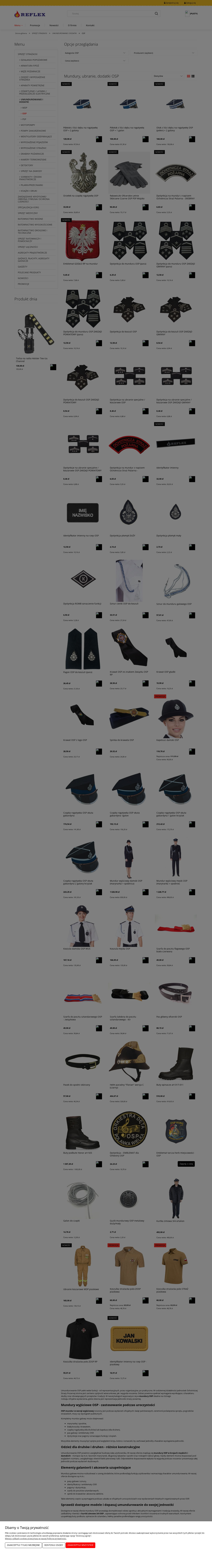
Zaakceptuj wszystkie (80, 1545)
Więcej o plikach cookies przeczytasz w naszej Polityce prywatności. (35, 1538)
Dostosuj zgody (53, 1545)
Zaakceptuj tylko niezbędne (23, 1545)
